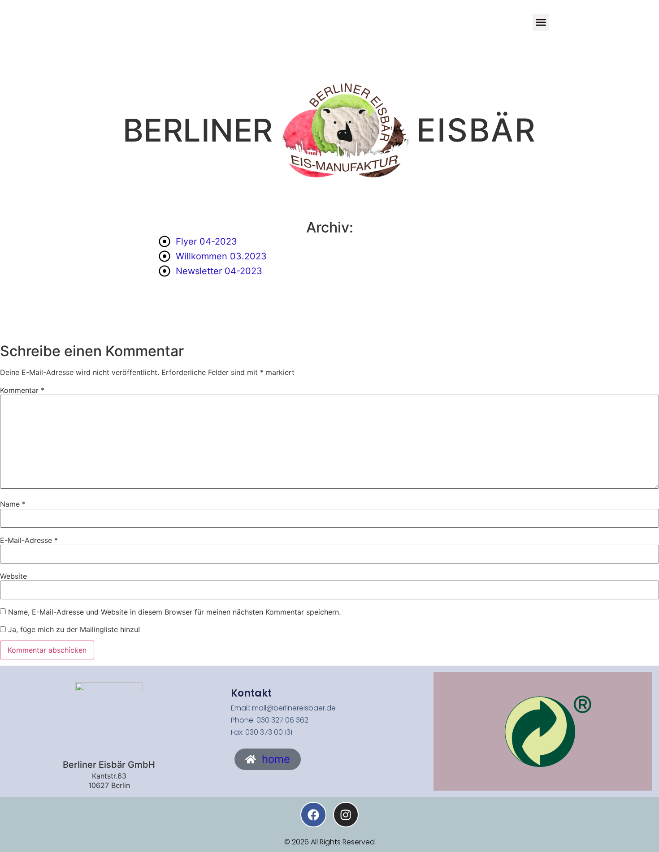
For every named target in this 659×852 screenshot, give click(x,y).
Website (13, 576)
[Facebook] (313, 814)
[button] (541, 22)
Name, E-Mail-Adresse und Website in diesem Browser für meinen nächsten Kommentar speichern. (174, 611)
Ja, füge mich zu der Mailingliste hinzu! (73, 629)
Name (13, 504)
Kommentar (22, 390)
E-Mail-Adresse (29, 540)
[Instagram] (346, 814)
